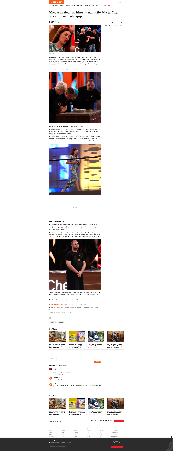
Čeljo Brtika (55, 368)
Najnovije (57, 5)
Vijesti (78, 2)
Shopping (76, 428)
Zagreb (50, 434)
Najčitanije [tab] (114, 25)
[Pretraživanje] (123, 2)
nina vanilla (55, 377)
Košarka (63, 436)
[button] (51, 336)
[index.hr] (56, 2)
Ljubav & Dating (95, 5)
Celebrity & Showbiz (70, 5)
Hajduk (63, 432)
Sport (83, 2)
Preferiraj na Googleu (118, 22)
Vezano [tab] (120, 25)
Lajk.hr (88, 432)
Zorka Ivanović (56, 383)
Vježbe (104, 5)
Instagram (115, 432)
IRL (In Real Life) (86, 5)
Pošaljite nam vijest (115, 436)
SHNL (63, 434)
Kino (100, 432)
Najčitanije (62, 5)
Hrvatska (51, 430)
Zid (73, 2)
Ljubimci (76, 432)
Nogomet (63, 428)
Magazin (52, 5)
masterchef (53, 322)
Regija (50, 432)
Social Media (79, 5)
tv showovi (61, 322)
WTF (101, 5)
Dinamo (63, 430)
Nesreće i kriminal (53, 436)
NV (50, 378)
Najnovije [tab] (107, 25)
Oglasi (95, 2)
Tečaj (100, 428)
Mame (75, 436)
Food (75, 434)
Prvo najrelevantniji (61, 365)
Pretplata (68, 2)
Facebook (115, 428)
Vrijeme (100, 434)
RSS (100, 436)
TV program (101, 430)
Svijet (50, 428)
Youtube (115, 430)
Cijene (100, 2)
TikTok (114, 434)
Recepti (88, 430)
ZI (50, 384)
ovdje (81, 307)
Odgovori (88, 436)
